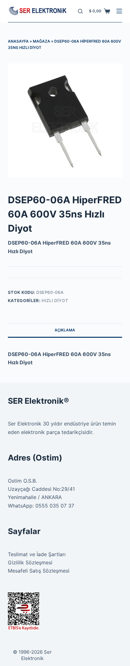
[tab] (65, 330)
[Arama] (80, 11)
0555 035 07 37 (54, 505)
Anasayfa (18, 41)
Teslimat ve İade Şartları (37, 554)
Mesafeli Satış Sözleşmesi (38, 571)
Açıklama (65, 330)
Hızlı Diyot (55, 300)
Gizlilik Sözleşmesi (30, 562)
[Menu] (119, 11)
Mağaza (41, 41)
